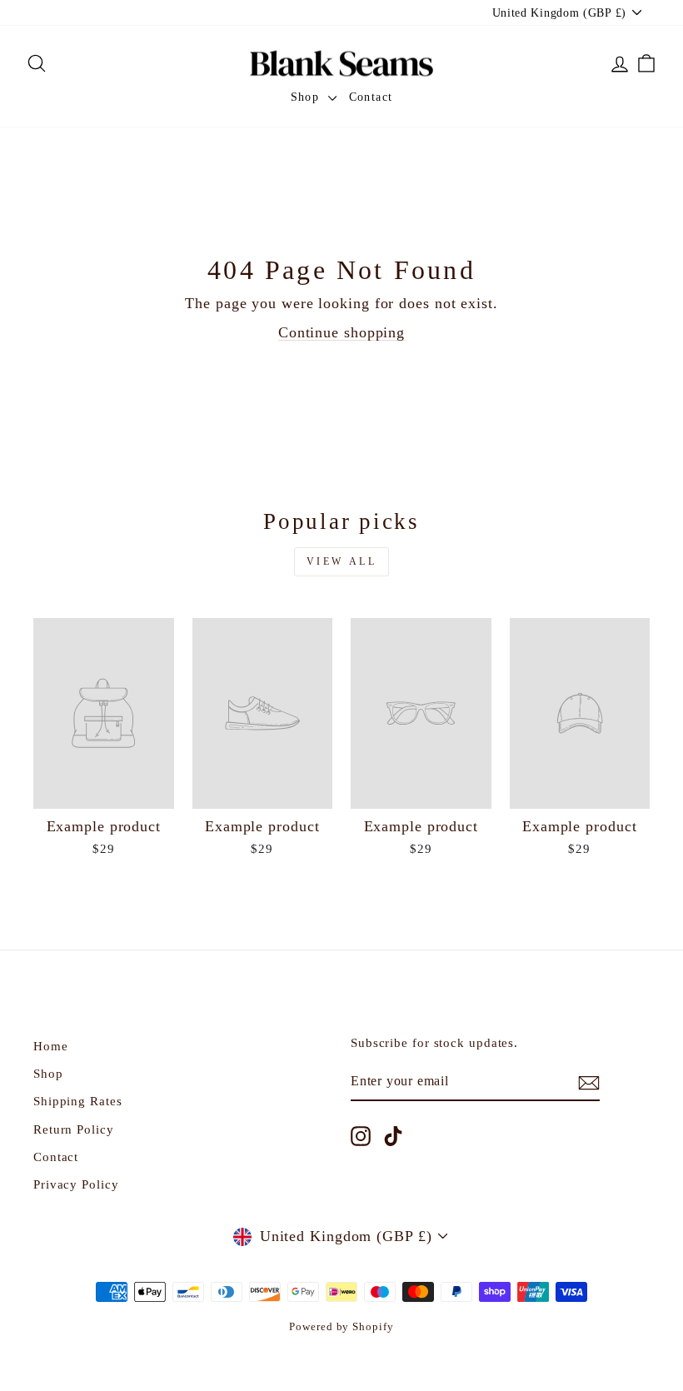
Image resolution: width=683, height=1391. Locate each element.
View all (342, 561)
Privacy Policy (76, 1184)
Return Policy (73, 1129)
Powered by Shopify (341, 1327)
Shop (307, 97)
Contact (371, 97)
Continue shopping (341, 332)
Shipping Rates (77, 1101)
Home (50, 1046)
